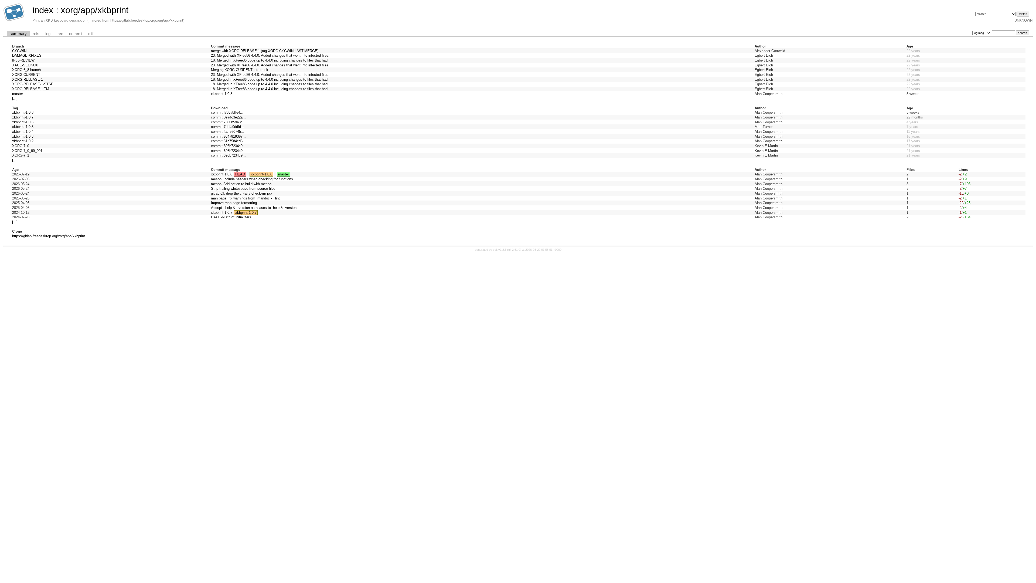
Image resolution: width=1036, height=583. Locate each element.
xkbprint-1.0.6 (22, 122)
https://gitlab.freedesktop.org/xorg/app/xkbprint (48, 236)
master (17, 94)
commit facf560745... (227, 132)
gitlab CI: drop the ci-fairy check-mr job (241, 193)
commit (75, 34)
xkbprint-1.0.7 (22, 117)
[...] (15, 98)
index (42, 10)
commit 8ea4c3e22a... (228, 117)
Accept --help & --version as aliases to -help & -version (254, 208)
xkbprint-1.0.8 (22, 112)
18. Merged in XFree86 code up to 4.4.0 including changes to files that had (269, 60)
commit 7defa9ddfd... (227, 127)
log (47, 34)
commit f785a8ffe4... (227, 112)
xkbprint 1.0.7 (221, 213)
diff (90, 34)
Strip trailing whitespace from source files (243, 189)
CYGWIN (19, 51)
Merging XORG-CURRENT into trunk (239, 70)
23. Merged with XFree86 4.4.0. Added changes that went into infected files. (270, 55)
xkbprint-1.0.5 (22, 127)
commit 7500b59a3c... (228, 122)
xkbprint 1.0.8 (221, 94)
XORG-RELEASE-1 (27, 79)
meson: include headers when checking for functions (252, 179)
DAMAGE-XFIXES (27, 55)
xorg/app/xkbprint (94, 10)
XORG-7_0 (20, 146)
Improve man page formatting (234, 203)
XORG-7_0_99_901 (27, 151)
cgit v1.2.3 (499, 249)
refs (36, 34)
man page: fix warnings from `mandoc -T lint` (246, 198)
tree (59, 34)
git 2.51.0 (514, 249)
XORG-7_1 (20, 155)
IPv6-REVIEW (23, 60)
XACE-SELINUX (25, 65)
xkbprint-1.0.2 (22, 141)
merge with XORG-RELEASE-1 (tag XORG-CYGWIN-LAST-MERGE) (264, 51)
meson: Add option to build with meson (241, 184)
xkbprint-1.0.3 (22, 136)
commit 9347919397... (228, 136)
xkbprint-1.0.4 (22, 132)
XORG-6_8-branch (26, 70)
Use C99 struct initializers (231, 217)
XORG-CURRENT (26, 75)
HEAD (240, 174)
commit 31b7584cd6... (228, 141)
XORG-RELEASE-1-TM (30, 89)
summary (18, 34)
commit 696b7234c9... (228, 146)
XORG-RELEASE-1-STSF (32, 84)
